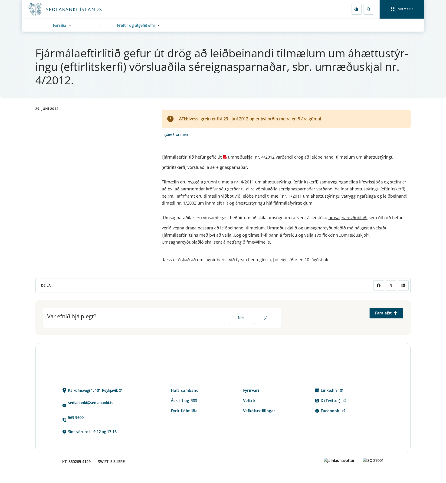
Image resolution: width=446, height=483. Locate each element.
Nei (241, 317)
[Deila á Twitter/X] (391, 285)
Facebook (330, 410)
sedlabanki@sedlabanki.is (90, 402)
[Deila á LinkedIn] (403, 285)
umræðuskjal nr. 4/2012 (251, 157)
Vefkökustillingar (259, 410)
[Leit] (369, 9)
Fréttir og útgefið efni (136, 25)
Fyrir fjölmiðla (184, 410)
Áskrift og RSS (184, 400)
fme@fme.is (258, 242)
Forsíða (59, 25)
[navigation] (402, 9)
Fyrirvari (251, 390)
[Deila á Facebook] (378, 285)
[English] (356, 9)
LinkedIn (329, 390)
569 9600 (76, 417)
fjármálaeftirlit (177, 135)
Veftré (249, 400)
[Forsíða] (72, 9)
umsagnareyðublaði (347, 217)
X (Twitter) (331, 400)
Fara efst (383, 313)
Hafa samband (185, 390)
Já (265, 317)
